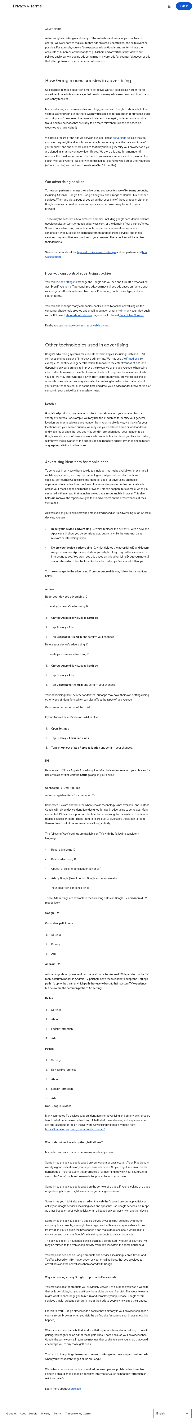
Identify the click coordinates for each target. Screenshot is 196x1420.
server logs (119, 137)
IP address (132, 358)
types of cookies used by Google (96, 252)
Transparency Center (78, 1413)
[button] (6, 6)
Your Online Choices (131, 315)
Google (11, 1413)
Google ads (74, 1388)
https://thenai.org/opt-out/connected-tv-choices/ (75, 1129)
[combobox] (172, 1413)
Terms (57, 1413)
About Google (29, 1413)
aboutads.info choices (79, 315)
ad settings (67, 282)
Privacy (45, 1413)
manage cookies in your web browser (86, 325)
